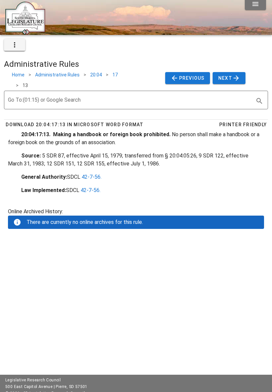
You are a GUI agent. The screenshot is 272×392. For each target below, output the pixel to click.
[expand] (14, 45)
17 (115, 74)
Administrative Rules (57, 74)
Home (18, 74)
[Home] (25, 32)
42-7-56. (92, 177)
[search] (259, 101)
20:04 (96, 74)
